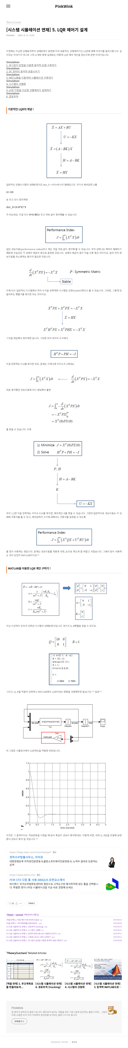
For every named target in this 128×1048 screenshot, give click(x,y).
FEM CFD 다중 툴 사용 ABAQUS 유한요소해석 (37, 880)
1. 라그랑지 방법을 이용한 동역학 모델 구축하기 (31, 65)
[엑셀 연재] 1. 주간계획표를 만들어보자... (22, 923)
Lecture (19, 914)
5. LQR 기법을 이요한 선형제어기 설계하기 (28, 90)
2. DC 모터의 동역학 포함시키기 (23, 71)
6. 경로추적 (12, 96)
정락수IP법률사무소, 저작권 (26, 857)
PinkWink (64, 6)
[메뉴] (8, 6)
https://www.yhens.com (22, 875)
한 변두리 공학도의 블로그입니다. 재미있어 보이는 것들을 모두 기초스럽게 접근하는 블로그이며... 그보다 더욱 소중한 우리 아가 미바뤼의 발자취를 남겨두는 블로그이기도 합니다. (59, 1013)
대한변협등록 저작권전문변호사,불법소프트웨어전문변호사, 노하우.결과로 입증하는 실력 (54, 862)
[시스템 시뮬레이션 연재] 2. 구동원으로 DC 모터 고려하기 (28, 937)
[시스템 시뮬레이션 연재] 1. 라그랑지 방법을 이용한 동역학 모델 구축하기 (34, 940)
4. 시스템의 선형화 (16, 84)
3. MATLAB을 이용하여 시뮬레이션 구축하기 (29, 77)
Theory (10, 914)
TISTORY (64, 1042)
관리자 (74, 1042)
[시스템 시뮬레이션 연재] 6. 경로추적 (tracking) (25, 926)
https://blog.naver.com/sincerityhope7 (30, 852)
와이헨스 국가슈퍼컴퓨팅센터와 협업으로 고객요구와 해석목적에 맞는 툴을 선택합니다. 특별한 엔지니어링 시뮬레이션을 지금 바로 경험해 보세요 (54, 885)
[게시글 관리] (21, 903)
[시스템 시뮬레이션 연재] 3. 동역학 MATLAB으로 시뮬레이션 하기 (31, 933)
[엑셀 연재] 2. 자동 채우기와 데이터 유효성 (22, 919)
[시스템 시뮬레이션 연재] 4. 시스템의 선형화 (23, 930)
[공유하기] (17, 903)
